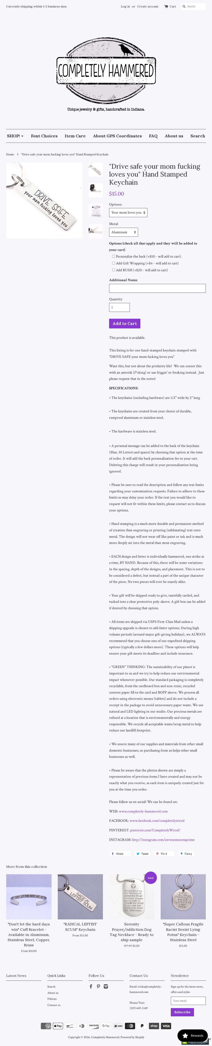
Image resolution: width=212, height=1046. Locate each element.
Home (10, 154)
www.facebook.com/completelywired (157, 820)
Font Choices (44, 135)
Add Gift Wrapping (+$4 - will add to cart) (147, 263)
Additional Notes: (123, 280)
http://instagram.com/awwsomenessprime (163, 839)
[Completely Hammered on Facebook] (91, 987)
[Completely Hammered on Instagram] (106, 987)
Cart (173, 6)
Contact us (53, 1005)
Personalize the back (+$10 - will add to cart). (149, 256)
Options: (115, 204)
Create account (147, 6)
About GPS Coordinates (117, 135)
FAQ (153, 135)
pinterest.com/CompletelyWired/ (155, 830)
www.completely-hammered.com (143, 811)
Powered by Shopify (132, 1037)
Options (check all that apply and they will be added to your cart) (153, 246)
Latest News (16, 975)
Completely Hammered (105, 1037)
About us (174, 135)
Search (197, 135)
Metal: (113, 224)
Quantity (115, 299)
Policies (52, 999)
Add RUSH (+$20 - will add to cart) (142, 270)
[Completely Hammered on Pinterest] (98, 987)
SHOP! (14, 135)
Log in (125, 6)
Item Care (75, 135)
